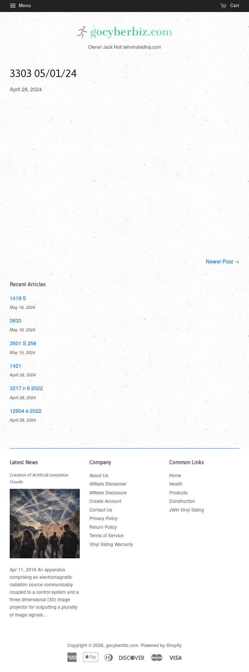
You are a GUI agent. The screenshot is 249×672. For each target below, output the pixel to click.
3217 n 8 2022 (26, 388)
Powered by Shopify (161, 645)
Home (175, 475)
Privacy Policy (103, 518)
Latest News (24, 462)
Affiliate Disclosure (108, 492)
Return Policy (103, 527)
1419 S (18, 298)
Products (178, 492)
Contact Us (100, 509)
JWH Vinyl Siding (186, 509)
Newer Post (219, 261)
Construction (182, 501)
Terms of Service (106, 535)
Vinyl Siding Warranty (111, 544)
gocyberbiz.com (122, 645)
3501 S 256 (23, 343)
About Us (98, 475)
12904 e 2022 (26, 410)
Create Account (105, 501)
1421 (15, 365)
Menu (24, 5)
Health (176, 483)
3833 (15, 320)
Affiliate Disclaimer (107, 483)
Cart (234, 5)
